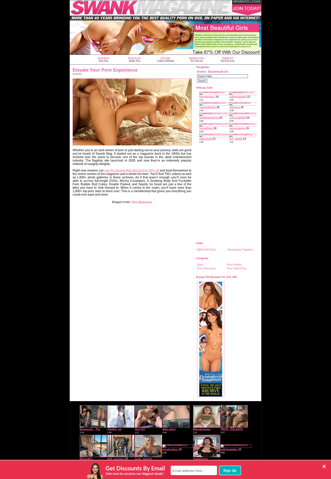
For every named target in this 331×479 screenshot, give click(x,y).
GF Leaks (165, 58)
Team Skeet (103, 58)
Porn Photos (234, 264)
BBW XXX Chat (206, 249)
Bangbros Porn (196, 58)
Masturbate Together (240, 249)
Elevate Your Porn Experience (105, 70)
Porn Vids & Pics (237, 268)
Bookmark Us (218, 71)
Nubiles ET (227, 58)
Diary (200, 264)
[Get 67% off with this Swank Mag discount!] (165, 53)
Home (201, 71)
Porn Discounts (142, 201)
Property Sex (134, 58)
